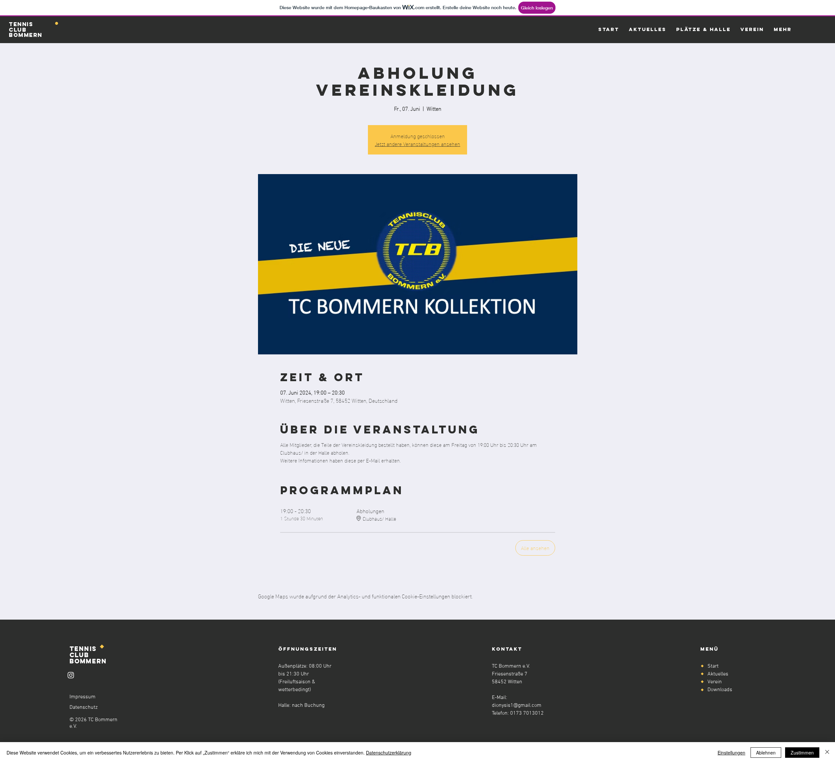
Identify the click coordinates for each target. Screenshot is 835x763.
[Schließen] (827, 752)
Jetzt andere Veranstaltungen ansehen (417, 143)
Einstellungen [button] (731, 752)
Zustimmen (802, 752)
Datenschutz (83, 707)
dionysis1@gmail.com (516, 705)
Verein (714, 682)
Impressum (82, 697)
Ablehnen (766, 752)
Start (713, 666)
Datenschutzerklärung (388, 752)
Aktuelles (717, 674)
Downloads (719, 690)
